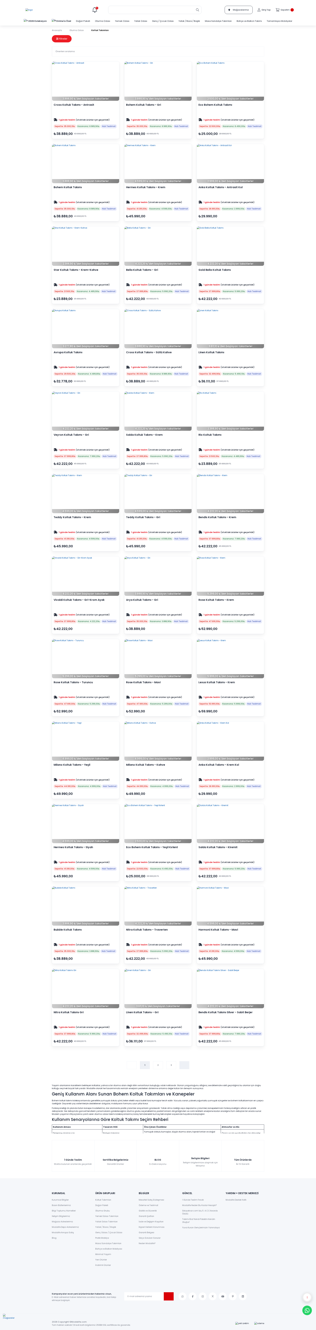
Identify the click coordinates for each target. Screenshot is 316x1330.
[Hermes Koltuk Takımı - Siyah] (85, 823)
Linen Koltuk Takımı (211, 352)
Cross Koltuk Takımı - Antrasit (74, 105)
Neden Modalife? (147, 1243)
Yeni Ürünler (101, 1259)
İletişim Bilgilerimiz (61, 1216)
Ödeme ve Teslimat (148, 1205)
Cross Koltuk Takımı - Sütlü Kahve (149, 352)
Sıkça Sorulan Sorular (149, 1237)
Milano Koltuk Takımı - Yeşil (72, 765)
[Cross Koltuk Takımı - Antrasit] (85, 81)
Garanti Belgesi (146, 1232)
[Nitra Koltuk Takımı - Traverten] (158, 906)
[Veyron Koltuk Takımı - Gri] (85, 411)
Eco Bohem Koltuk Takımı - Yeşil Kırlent (152, 847)
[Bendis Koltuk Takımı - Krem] (230, 493)
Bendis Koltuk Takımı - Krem (217, 517)
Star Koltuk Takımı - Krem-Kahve (76, 270)
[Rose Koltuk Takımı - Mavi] (158, 658)
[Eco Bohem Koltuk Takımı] (230, 81)
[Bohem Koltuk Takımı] (85, 163)
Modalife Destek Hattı (236, 1199)
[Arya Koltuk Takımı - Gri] (158, 576)
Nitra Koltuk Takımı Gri (69, 1012)
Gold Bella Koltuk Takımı (214, 270)
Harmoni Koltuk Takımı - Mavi (218, 929)
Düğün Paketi (101, 1205)
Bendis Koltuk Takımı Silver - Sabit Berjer (225, 1012)
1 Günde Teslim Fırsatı (193, 1199)
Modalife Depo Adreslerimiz (65, 1227)
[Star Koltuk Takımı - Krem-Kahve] (85, 246)
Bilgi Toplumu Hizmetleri (64, 1210)
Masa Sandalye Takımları (108, 1243)
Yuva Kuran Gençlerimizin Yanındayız (201, 1227)
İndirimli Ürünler (103, 1265)
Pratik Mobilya (102, 1237)
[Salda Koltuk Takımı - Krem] (158, 411)
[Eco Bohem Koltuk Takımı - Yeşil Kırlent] (158, 823)
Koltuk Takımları (100, 30)
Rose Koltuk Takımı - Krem (216, 600)
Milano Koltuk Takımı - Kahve (145, 765)
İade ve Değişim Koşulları (151, 1221)
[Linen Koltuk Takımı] (230, 328)
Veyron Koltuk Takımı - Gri (71, 435)
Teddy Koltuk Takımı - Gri (143, 517)
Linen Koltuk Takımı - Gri (142, 1012)
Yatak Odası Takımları (106, 1221)
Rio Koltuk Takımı (209, 435)
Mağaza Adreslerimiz (62, 1221)
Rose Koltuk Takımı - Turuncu (73, 682)
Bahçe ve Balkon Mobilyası (108, 1248)
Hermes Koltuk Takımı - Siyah (73, 847)
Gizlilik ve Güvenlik (148, 1210)
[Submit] (169, 1296)
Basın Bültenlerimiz (61, 1205)
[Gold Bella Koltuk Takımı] (230, 246)
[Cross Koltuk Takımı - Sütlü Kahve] (158, 328)
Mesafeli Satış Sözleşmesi (151, 1199)
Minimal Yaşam (103, 1254)
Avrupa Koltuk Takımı (68, 352)
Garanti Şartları (146, 1216)
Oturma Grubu (102, 1210)
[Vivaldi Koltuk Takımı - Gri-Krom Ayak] (85, 576)
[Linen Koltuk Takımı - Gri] (158, 988)
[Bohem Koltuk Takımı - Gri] (158, 81)
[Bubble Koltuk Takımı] (85, 906)
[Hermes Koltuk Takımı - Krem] (158, 163)
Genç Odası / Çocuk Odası (108, 1232)
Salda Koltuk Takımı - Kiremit (217, 847)
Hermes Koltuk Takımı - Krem (145, 187)
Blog (54, 1237)
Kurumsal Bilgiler (60, 1199)
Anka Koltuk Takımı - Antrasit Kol (220, 187)
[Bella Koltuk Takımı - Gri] (158, 246)
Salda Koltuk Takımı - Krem (144, 435)
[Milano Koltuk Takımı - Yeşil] (85, 741)
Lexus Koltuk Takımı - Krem (216, 682)
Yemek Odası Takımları (106, 1216)
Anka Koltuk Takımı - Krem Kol (218, 765)
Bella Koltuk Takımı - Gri (142, 270)
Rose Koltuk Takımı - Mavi (143, 682)
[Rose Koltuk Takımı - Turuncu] (85, 658)
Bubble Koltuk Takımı (68, 929)
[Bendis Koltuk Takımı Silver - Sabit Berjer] (230, 988)
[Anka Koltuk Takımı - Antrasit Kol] (230, 163)
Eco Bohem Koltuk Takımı (215, 105)
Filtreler (62, 38)
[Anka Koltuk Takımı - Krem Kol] (230, 741)
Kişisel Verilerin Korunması (151, 1227)
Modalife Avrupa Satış (63, 1232)
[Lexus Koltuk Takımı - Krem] (230, 658)
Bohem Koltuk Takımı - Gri (143, 105)
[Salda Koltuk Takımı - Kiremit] (230, 823)
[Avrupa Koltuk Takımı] (85, 328)
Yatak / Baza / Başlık (105, 1227)
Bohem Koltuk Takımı (68, 187)
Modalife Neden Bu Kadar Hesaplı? (199, 1205)
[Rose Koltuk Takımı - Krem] (230, 576)
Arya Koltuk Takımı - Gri (142, 600)
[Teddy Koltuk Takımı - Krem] (85, 493)
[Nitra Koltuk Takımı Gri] (85, 988)
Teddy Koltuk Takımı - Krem (72, 517)
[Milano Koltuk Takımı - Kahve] (158, 741)
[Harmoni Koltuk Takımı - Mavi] (230, 906)
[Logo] (29, 10)
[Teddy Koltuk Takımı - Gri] (158, 493)
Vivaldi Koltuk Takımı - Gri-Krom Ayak (79, 600)
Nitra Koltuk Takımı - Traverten (147, 929)
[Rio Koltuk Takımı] (230, 411)
